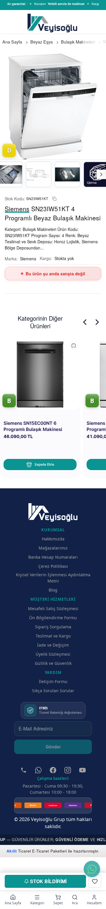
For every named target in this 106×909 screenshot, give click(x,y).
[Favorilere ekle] (73, 346)
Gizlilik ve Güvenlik (53, 663)
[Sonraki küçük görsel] (101, 174)
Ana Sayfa (12, 42)
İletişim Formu (53, 681)
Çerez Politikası (53, 566)
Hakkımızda (53, 539)
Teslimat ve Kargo (53, 636)
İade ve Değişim (53, 645)
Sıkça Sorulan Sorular (53, 690)
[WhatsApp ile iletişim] (92, 869)
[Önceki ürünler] (85, 322)
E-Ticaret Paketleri (49, 851)
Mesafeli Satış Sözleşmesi (53, 608)
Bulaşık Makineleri (78, 42)
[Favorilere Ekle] (94, 881)
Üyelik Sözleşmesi (53, 654)
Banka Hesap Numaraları (53, 557)
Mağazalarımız (53, 548)
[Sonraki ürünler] (97, 322)
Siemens (28, 259)
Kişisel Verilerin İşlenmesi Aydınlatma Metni (53, 578)
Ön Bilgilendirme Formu (53, 617)
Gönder (53, 747)
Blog (53, 590)
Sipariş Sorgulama (53, 627)
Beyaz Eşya (41, 42)
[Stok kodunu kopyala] (54, 199)
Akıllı (11, 851)
